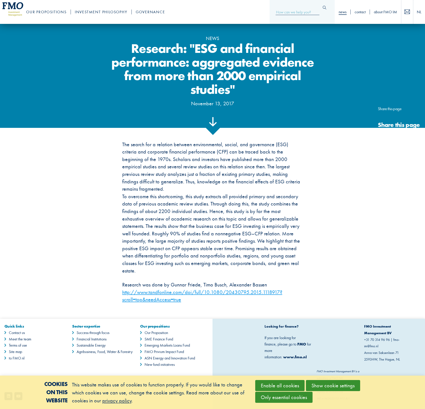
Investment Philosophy (101, 12)
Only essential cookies (284, 397)
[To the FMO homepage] (10, 12)
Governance (150, 12)
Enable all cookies (280, 385)
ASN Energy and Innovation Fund (170, 358)
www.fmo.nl (295, 356)
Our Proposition (156, 332)
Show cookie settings (333, 385)
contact (360, 12)
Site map (15, 351)
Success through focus (93, 332)
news (342, 12)
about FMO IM (385, 12)
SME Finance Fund (159, 339)
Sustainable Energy (91, 345)
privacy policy (116, 400)
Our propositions (46, 12)
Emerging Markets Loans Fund (167, 345)
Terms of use (18, 345)
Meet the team (20, 339)
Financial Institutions (91, 339)
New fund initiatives (160, 364)
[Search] (324, 7)
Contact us (412, 12)
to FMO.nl (17, 358)
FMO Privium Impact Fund (164, 351)
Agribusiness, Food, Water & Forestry (105, 351)
